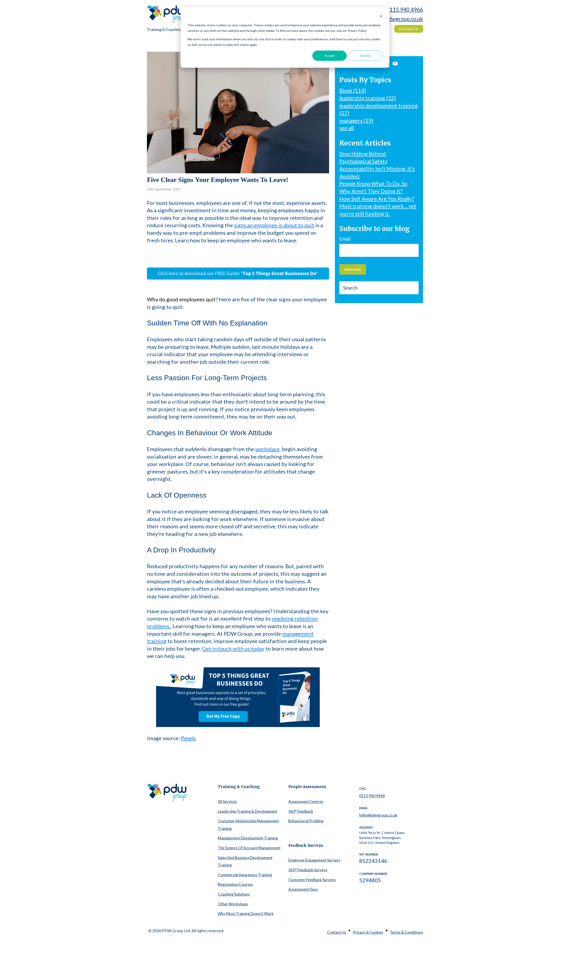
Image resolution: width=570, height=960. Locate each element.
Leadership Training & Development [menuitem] (247, 811)
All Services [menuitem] (227, 801)
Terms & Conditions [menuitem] (406, 932)
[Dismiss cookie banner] (381, 17)
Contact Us (408, 28)
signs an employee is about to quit (274, 225)
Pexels (188, 738)
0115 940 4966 (405, 9)
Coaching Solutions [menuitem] (234, 894)
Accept (329, 55)
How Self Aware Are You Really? (376, 198)
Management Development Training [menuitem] (248, 838)
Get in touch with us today (233, 648)
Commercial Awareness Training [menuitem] (245, 874)
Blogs (352, 90)
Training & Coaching (164, 29)
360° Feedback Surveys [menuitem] (307, 870)
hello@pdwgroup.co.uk (396, 18)
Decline (365, 55)
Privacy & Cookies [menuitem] (368, 932)
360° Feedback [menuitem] (300, 811)
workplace (267, 449)
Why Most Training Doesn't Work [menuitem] (246, 913)
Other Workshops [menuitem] (233, 904)
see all (346, 128)
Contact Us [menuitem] (336, 932)
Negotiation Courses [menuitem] (235, 884)
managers (356, 120)
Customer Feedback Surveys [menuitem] (312, 879)
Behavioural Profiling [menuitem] (306, 821)
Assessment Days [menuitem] (303, 889)
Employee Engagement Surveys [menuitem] (314, 860)
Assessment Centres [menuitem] (305, 801)
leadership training (367, 98)
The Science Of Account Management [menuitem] (249, 848)
